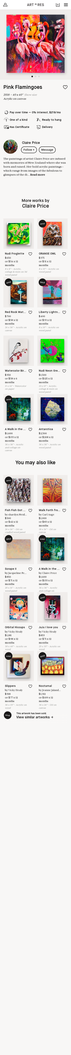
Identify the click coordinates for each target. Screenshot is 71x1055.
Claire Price (49, 573)
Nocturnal (45, 686)
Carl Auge (48, 514)
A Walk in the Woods (18, 429)
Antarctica (46, 429)
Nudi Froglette (14, 253)
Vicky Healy (15, 631)
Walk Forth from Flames (54, 510)
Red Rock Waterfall (18, 312)
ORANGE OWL (47, 253)
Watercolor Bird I (16, 371)
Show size (30, 94)
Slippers (10, 686)
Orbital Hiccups (15, 627)
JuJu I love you (48, 627)
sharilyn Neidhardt (20, 514)
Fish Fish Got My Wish (19, 510)
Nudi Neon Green (50, 371)
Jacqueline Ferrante (20, 573)
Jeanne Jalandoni (52, 690)
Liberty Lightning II (51, 312)
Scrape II (10, 569)
